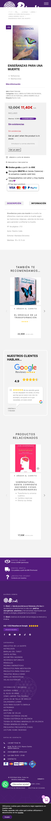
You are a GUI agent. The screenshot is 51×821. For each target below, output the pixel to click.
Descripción (14, 203)
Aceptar (7, 817)
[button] (25, 309)
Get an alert (14, 149)
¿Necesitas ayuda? (20, 576)
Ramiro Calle (16, 98)
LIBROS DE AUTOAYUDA (14, 96)
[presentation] (6, 311)
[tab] (14, 203)
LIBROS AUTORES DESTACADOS (19, 14)
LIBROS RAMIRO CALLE (16, 16)
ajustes (20, 813)
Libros (16, 93)
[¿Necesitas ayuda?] (7, 577)
